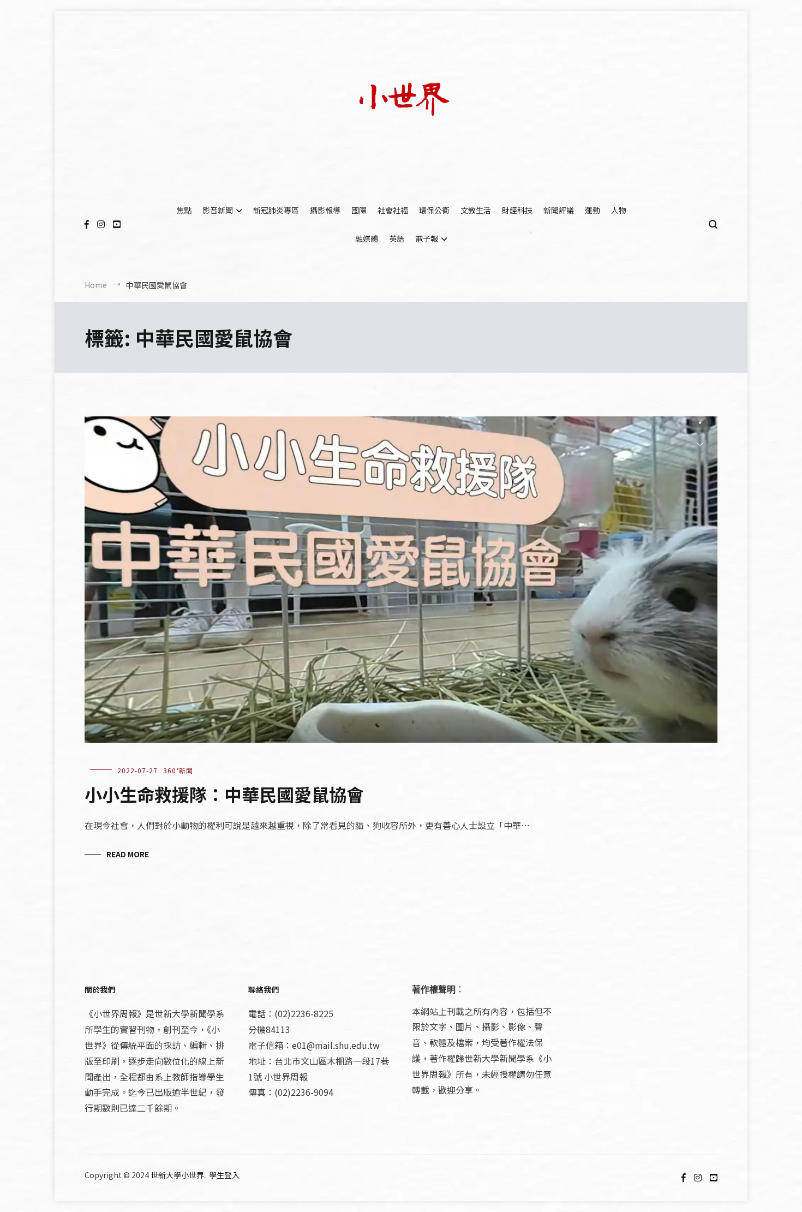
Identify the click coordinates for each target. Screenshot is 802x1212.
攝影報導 (325, 210)
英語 (396, 238)
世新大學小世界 (177, 1174)
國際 (359, 210)
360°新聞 (178, 770)
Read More (127, 854)
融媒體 (366, 238)
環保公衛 (434, 210)
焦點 (183, 210)
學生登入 (224, 1174)
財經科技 (517, 210)
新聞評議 (558, 210)
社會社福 (393, 210)
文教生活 (475, 210)
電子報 (426, 238)
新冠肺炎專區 (276, 210)
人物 (618, 210)
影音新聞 (217, 210)
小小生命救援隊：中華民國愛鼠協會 (224, 794)
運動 (592, 210)
